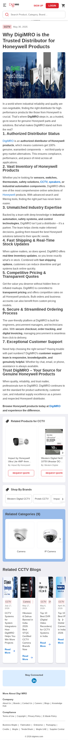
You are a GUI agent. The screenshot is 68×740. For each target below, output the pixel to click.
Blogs (47, 703)
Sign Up (38, 5)
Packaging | (51, 725)
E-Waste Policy (50, 716)
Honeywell (9, 194)
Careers (38, 703)
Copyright (21, 716)
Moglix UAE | (42, 729)
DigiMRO (8, 141)
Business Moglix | (11, 725)
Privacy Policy (34, 716)
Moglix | (16, 729)
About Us (7, 703)
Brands (16, 703)
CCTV (7, 26)
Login (52, 5)
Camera (26, 602)
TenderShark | (27, 729)
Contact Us (27, 703)
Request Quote (21, 473)
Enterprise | (39, 725)
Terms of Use (8, 716)
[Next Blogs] (62, 619)
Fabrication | (26, 725)
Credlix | (7, 729)
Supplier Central (57, 729)
